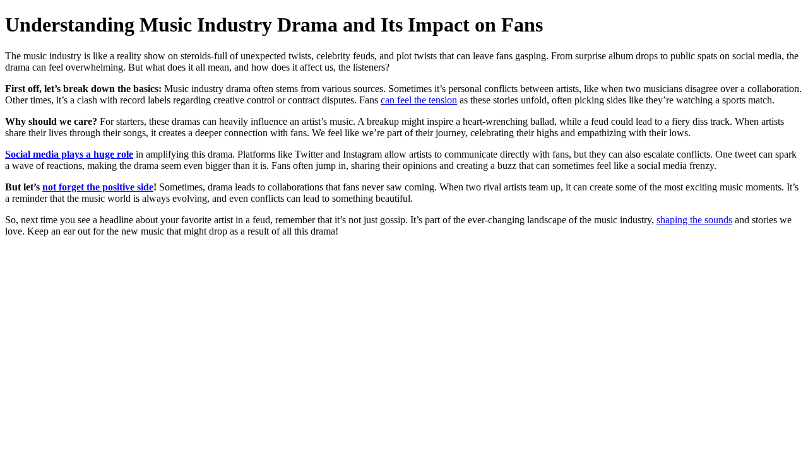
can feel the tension (419, 100)
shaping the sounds (694, 219)
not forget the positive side (97, 187)
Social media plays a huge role (69, 154)
